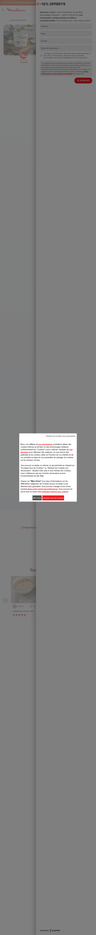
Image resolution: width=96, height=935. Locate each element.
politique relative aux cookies (55, 492)
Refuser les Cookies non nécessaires (61, 436)
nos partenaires (45, 444)
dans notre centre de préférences (43, 489)
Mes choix (37, 498)
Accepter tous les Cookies (53, 498)
